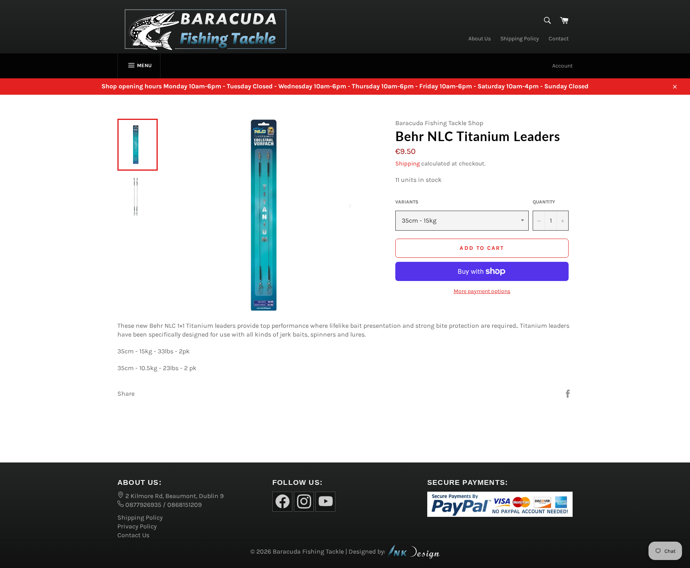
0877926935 (142, 504)
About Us (479, 38)
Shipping (407, 163)
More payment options (482, 291)
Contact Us (133, 535)
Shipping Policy (519, 38)
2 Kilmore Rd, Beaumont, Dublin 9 (174, 496)
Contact (559, 38)
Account (562, 65)
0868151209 (184, 504)
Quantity (544, 202)
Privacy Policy (137, 526)
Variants (406, 202)
